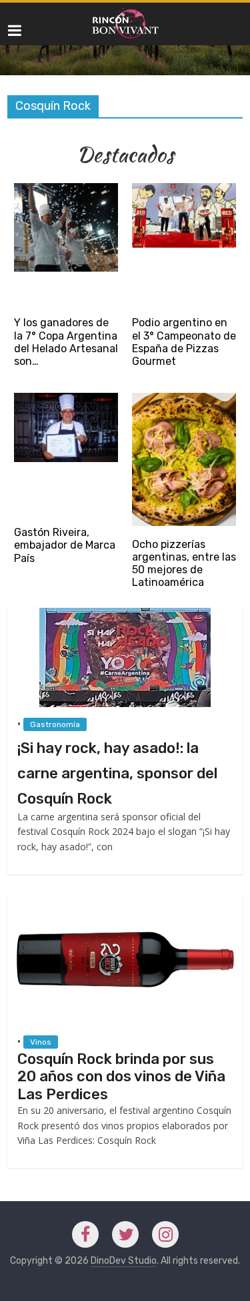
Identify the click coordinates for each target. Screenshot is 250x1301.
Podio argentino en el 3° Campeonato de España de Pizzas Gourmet (184, 342)
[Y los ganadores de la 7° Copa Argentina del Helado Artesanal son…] (66, 189)
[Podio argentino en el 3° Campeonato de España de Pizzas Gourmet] (184, 189)
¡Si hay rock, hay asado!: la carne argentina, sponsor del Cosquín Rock (117, 773)
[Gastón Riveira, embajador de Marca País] (66, 399)
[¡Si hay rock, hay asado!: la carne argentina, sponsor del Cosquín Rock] (125, 614)
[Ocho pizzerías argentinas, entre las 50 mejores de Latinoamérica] (184, 399)
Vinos (40, 1042)
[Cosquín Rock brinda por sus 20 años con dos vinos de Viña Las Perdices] (125, 900)
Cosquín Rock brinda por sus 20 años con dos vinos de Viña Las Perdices (121, 1076)
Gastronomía (55, 724)
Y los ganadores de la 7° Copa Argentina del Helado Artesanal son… (66, 342)
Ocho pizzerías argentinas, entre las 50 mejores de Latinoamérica (184, 563)
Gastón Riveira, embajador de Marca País (64, 545)
